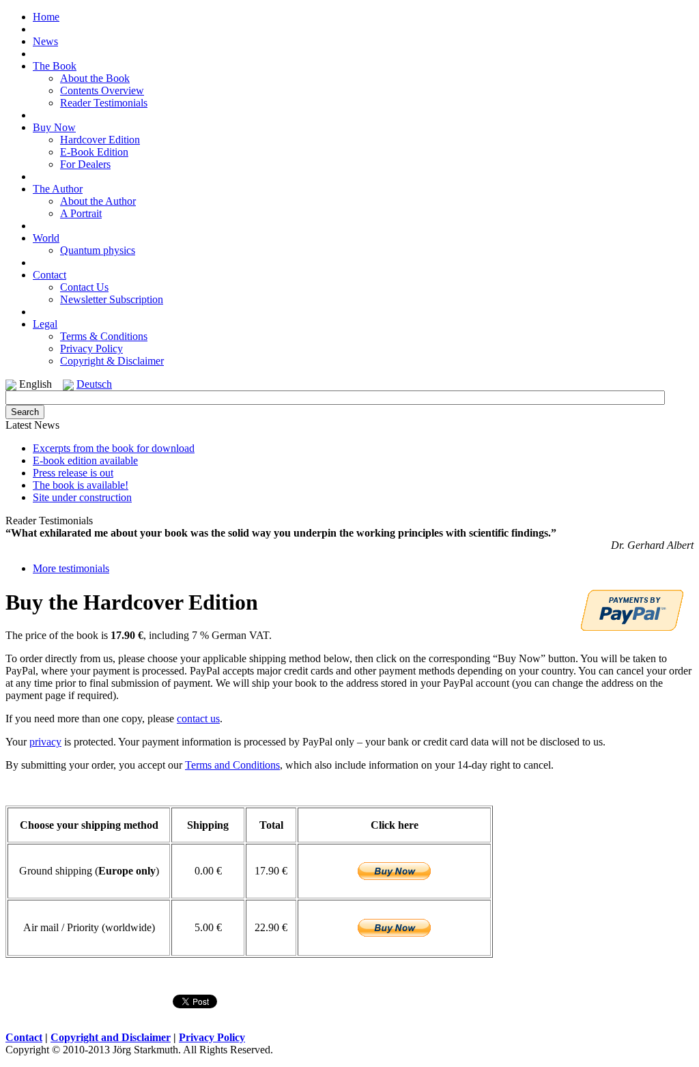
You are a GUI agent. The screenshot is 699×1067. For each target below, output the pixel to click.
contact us (198, 718)
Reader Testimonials (103, 103)
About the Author (98, 201)
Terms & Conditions (103, 336)
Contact (23, 1037)
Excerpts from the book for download (114, 448)
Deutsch (94, 384)
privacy (45, 742)
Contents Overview (102, 90)
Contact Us (84, 287)
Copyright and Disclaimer (111, 1037)
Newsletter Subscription (111, 299)
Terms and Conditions (232, 765)
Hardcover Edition (100, 139)
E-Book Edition (94, 152)
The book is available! (80, 485)
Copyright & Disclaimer (112, 361)
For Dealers (85, 164)
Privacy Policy (91, 348)
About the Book (95, 78)
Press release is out (73, 473)
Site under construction (82, 497)
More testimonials (71, 568)
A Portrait (81, 213)
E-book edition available (85, 460)
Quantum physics (97, 250)
